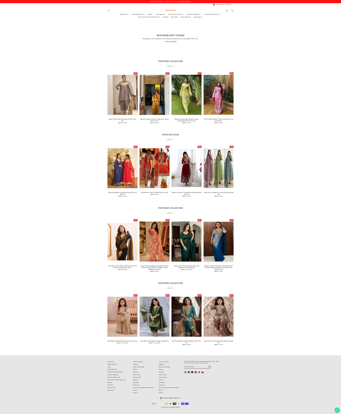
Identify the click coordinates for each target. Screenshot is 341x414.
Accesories (197, 17)
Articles (135, 392)
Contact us (136, 385)
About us (135, 372)
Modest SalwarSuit (194, 14)
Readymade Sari (138, 14)
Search (135, 369)
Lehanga (165, 17)
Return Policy (137, 374)
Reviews (135, 380)
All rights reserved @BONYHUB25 (170, 407)
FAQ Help (136, 382)
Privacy (135, 390)
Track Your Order (138, 361)
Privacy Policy (137, 377)
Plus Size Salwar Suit (212, 14)
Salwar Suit (124, 14)
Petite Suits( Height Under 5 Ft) (149, 17)
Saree (150, 14)
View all (170, 66)
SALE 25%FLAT (160, 14)
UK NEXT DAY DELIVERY (175, 14)
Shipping (135, 364)
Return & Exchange (138, 367)
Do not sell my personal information (143, 387)
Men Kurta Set (186, 17)
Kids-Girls (174, 17)
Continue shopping (170, 41)
